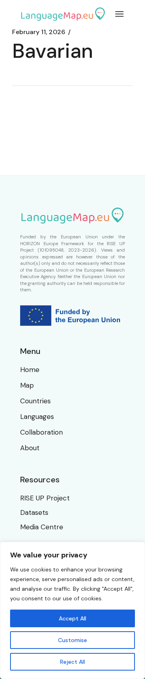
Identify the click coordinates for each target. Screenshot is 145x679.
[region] (72, 610)
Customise (72, 640)
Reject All (72, 661)
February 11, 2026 (38, 32)
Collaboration (41, 432)
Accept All (72, 618)
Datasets (34, 512)
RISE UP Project (45, 498)
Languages (37, 416)
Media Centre (41, 526)
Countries (35, 400)
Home (29, 369)
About (29, 447)
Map (27, 385)
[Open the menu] (119, 14)
